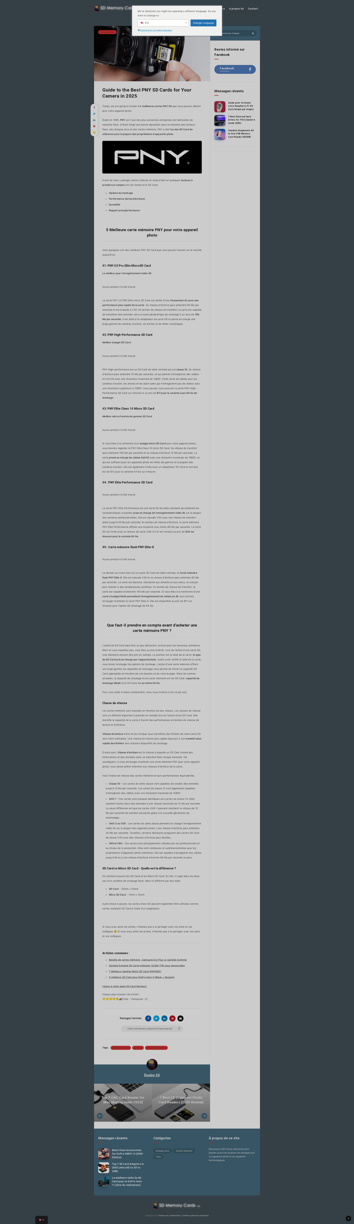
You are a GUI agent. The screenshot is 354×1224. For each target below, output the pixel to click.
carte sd (138, 1048)
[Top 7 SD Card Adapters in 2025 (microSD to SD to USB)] (103, 1167)
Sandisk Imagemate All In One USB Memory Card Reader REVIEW (241, 133)
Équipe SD (152, 1075)
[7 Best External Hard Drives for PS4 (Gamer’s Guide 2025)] (219, 120)
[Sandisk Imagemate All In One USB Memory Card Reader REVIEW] (219, 134)
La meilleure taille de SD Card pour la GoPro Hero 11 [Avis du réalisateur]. (127, 1181)
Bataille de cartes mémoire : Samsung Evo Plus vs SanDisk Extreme (148, 959)
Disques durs (162, 1150)
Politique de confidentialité (169, 1215)
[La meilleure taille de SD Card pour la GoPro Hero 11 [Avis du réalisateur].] (103, 1181)
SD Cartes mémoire (232, 1149)
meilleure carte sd (121, 1048)
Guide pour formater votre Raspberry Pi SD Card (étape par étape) (241, 105)
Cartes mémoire (107, 32)
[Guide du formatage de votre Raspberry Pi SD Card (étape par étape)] (219, 106)
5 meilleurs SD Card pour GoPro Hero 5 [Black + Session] (142, 977)
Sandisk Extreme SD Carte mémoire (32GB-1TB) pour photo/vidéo (147, 965)
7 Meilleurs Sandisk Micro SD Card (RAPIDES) (135, 971)
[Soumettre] (253, 33)
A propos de (236, 8)
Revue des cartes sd (156, 1048)
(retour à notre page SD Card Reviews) (124, 986)
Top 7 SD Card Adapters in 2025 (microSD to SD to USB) (128, 1167)
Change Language (203, 23)
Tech (158, 1156)
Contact (253, 8)
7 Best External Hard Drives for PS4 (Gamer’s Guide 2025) (241, 119)
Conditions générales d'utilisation (195, 1215)
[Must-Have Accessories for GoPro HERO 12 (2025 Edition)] (103, 1153)
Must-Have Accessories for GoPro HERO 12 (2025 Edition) (127, 1154)
